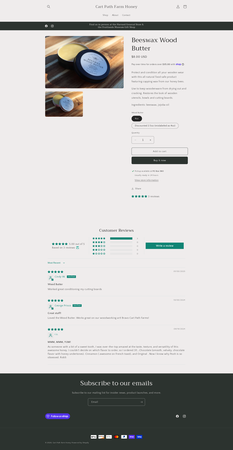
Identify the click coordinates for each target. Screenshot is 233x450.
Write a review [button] (164, 245)
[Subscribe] (141, 402)
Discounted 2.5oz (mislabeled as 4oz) (155, 125)
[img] (55, 272)
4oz (137, 118)
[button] (48, 6)
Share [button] (138, 188)
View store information (147, 180)
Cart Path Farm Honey (62, 443)
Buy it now (160, 160)
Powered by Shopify (80, 443)
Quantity (136, 133)
